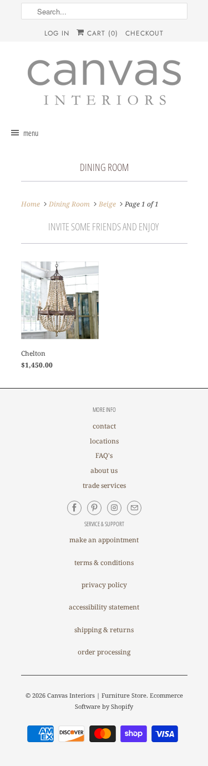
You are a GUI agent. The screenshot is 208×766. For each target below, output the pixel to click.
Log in (56, 33)
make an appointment (104, 540)
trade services (104, 485)
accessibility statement (104, 607)
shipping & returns (104, 629)
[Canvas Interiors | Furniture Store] (104, 83)
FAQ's (104, 455)
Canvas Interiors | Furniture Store (96, 695)
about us (104, 470)
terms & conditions (104, 562)
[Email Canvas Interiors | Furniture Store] (134, 508)
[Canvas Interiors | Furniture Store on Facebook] (74, 508)
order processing (104, 652)
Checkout (144, 33)
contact (104, 426)
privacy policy (104, 584)
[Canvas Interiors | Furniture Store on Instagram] (114, 508)
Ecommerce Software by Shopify (129, 700)
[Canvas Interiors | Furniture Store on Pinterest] (94, 508)
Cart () (101, 33)
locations (104, 441)
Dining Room (104, 167)
